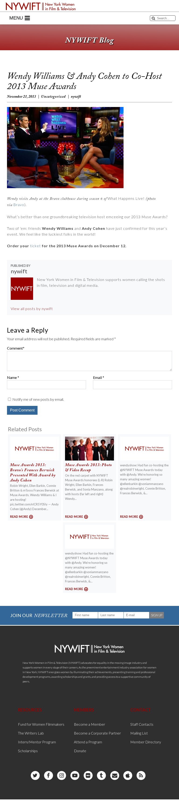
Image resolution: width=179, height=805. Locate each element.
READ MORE (19, 516)
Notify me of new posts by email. (38, 399)
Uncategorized (53, 97)
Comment (15, 348)
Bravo (18, 204)
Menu (16, 17)
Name (12, 377)
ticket (35, 246)
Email (97, 377)
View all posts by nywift (32, 308)
